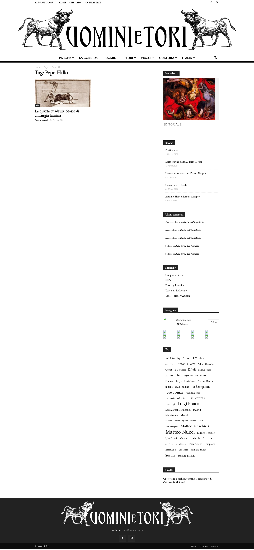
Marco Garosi (196, 420)
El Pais (168, 280)
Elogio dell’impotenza (193, 222)
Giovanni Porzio (206, 381)
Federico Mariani (41, 120)
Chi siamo (75, 2)
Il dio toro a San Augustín (187, 246)
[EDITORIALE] (189, 119)
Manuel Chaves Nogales (176, 420)
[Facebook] (211, 2)
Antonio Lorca (186, 364)
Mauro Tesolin (206, 432)
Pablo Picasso (181, 444)
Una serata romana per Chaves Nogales (186, 173)
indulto (169, 386)
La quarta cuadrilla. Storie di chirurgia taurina (57, 113)
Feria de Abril (201, 376)
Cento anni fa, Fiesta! (176, 185)
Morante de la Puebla (195, 438)
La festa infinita (175, 398)
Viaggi (146, 58)
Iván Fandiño (182, 386)
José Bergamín (201, 386)
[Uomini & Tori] (127, 29)
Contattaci (93, 2)
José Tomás (174, 392)
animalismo (170, 364)
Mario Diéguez (171, 426)
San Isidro (183, 449)
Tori (129, 58)
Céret (168, 369)
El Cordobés (180, 369)
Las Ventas (196, 398)
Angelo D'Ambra (193, 358)
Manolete (186, 415)
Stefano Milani (186, 455)
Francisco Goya (173, 381)
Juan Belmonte (193, 392)
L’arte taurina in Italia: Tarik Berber (183, 161)
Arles (200, 364)
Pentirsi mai (171, 150)
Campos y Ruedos (175, 275)
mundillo (168, 444)
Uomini (111, 58)
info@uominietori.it (133, 530)
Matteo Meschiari (195, 426)
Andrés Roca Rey (172, 358)
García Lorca (189, 381)
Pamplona (210, 443)
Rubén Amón (170, 450)
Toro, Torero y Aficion (177, 295)
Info (37, 105)
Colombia (209, 364)
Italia (187, 58)
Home (62, 2)
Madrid (197, 409)
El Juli (192, 369)
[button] (215, 58)
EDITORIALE (172, 124)
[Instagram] (216, 2)
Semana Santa (198, 449)
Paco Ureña (195, 443)
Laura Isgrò (170, 404)
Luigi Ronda (188, 403)
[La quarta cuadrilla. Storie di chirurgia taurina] (63, 93)
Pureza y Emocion (175, 285)
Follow (214, 322)
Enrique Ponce (204, 370)
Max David (171, 438)
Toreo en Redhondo (176, 290)
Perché (65, 58)
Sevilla (170, 455)
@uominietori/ (183, 320)
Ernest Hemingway (179, 375)
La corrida (88, 58)
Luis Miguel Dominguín (178, 409)
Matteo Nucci (180, 432)
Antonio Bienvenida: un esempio (182, 196)
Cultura (166, 58)
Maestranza (171, 415)
